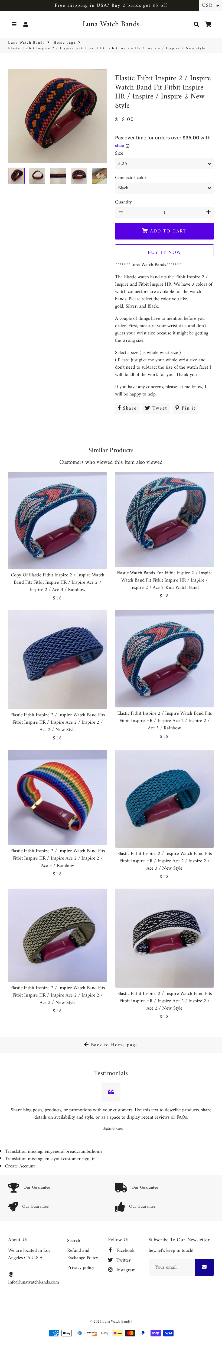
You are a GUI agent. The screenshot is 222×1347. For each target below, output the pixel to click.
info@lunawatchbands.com (33, 1282)
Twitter (123, 1260)
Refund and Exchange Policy (82, 1254)
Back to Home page (113, 1045)
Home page (65, 43)
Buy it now (164, 252)
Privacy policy (80, 1267)
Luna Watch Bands (26, 43)
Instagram (125, 1270)
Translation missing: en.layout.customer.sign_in (50, 1159)
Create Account (20, 1166)
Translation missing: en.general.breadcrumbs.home (54, 1151)
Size (119, 153)
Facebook (125, 1250)
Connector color (130, 177)
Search (73, 1240)
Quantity (123, 202)
